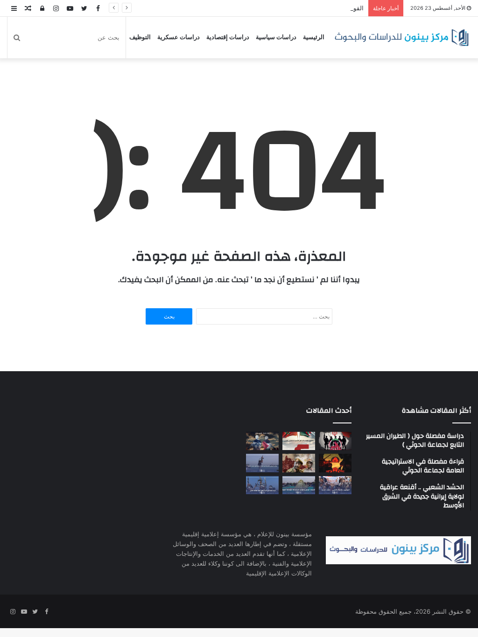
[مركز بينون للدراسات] (401, 37)
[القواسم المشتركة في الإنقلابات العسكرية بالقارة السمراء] (335, 463)
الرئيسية (313, 37)
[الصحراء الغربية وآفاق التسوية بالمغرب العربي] (298, 441)
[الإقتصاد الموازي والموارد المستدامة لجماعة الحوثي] (298, 485)
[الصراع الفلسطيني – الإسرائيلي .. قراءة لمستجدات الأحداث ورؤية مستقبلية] (262, 441)
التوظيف (140, 37)
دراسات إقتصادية (227, 37)
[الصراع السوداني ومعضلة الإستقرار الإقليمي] (298, 463)
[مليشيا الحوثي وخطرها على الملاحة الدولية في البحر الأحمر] (262, 463)
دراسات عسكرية (178, 37)
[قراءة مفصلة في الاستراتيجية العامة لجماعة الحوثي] (262, 485)
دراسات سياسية (276, 37)
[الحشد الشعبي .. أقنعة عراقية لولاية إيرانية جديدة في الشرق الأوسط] (335, 441)
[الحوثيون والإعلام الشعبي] (335, 485)
